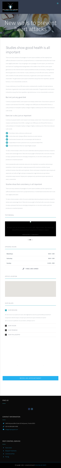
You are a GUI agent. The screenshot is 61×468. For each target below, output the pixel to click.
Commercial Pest (9, 454)
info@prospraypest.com (11, 429)
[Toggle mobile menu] (58, 3)
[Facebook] (29, 409)
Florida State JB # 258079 (40, 465)
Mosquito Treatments (10, 451)
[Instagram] (32, 409)
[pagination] (28, 239)
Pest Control (8, 448)
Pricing (7, 457)
